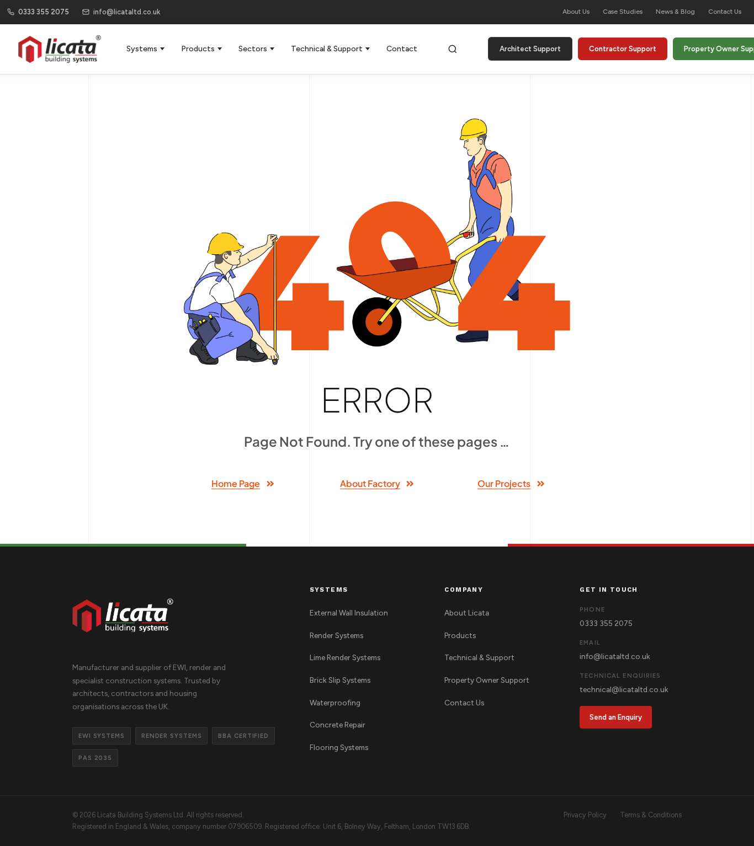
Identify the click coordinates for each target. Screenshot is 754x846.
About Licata (466, 612)
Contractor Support (622, 49)
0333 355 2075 (43, 12)
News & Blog (675, 11)
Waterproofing (335, 702)
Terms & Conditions (651, 815)
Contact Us (724, 11)
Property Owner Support (486, 680)
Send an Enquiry (616, 717)
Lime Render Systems (345, 657)
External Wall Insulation (349, 612)
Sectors (252, 48)
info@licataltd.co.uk (126, 12)
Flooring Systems (339, 747)
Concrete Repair (337, 724)
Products (198, 48)
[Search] (453, 49)
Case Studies (623, 11)
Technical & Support (327, 48)
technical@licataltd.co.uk (624, 689)
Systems (141, 48)
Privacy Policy (585, 815)
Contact (401, 48)
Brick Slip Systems (340, 680)
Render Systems (336, 635)
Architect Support (530, 49)
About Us (576, 11)
